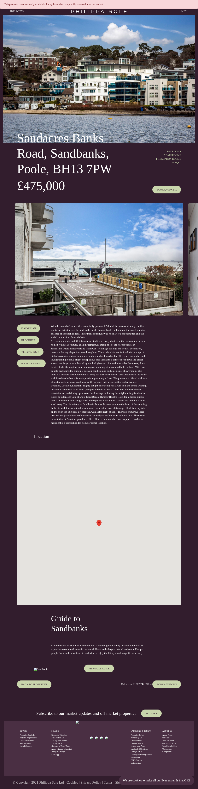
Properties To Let (137, 735)
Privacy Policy (91, 782)
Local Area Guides (27, 740)
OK (186, 780)
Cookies (72, 782)
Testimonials (167, 749)
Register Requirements (28, 738)
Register (151, 713)
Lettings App (136, 763)
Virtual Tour (30, 352)
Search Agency (25, 743)
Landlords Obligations (139, 749)
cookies (137, 780)
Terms (108, 782)
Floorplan (28, 328)
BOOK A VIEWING (167, 684)
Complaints (167, 752)
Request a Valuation (59, 735)
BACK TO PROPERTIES (34, 684)
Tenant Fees (135, 757)
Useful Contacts (26, 746)
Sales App (55, 755)
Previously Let (136, 738)
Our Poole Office (169, 743)
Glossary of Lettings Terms (141, 755)
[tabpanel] (99, 259)
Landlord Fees (136, 740)
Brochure (28, 340)
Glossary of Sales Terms (59, 746)
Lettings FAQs (136, 752)
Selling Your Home (59, 740)
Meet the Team (168, 740)
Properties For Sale (27, 735)
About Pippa (167, 735)
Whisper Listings (58, 752)
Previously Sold (57, 738)
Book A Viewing (167, 189)
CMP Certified (136, 760)
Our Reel (165, 738)
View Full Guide (99, 668)
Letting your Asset (138, 746)
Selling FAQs (56, 743)
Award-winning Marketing (59, 749)
